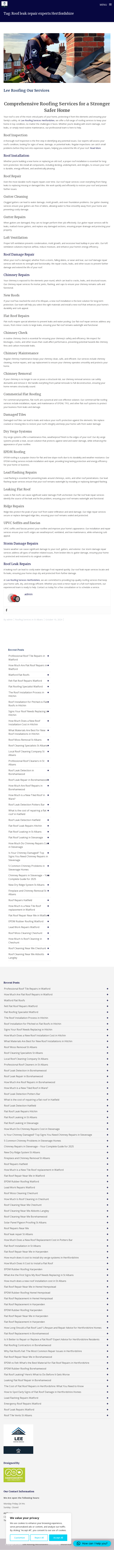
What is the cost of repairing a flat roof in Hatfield (27, 812)
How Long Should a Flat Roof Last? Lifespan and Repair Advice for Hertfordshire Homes (53, 1327)
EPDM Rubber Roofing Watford (25, 921)
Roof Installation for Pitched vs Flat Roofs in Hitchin (27, 703)
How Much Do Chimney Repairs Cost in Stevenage (28, 845)
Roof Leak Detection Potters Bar (26, 804)
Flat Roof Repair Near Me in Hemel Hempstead (30, 1286)
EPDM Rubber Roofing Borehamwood (25, 1368)
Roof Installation (16, 155)
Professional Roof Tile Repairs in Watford (26, 657)
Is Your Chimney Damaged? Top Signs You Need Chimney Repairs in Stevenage (28, 856)
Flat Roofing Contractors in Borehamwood (27, 1345)
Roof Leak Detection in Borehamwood (21, 772)
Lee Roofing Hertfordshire (35, 1544)
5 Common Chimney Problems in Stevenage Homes (26, 867)
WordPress (66, 1544)
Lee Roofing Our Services (26, 90)
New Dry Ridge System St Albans (26, 884)
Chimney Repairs (17, 275)
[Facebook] (6, 610)
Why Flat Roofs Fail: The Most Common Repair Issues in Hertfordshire (43, 1351)
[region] (38, 1528)
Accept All (58, 1537)
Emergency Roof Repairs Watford (22, 1403)
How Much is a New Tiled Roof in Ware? (26, 796)
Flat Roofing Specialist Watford (25, 686)
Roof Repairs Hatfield (20, 900)
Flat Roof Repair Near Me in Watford (28, 915)
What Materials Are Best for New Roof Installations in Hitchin (26, 732)
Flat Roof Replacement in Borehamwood (26, 1333)
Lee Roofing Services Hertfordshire (37, 120)
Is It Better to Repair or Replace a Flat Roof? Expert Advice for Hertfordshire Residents (51, 1339)
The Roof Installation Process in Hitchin (26, 694)
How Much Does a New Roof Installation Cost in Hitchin (24, 722)
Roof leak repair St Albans (18, 1234)
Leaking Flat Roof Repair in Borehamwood (27, 1380)
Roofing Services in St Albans (29, 619)
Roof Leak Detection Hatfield (24, 820)
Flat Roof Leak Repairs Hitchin (25, 825)
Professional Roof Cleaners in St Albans (26, 762)
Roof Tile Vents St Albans (18, 1415)
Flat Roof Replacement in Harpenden (24, 1304)
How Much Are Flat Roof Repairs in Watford (27, 667)
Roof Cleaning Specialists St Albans (27, 745)
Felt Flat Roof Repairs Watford (25, 680)
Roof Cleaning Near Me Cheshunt (27, 948)
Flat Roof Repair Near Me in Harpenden (26, 1251)
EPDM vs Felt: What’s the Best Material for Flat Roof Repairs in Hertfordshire (46, 1362)
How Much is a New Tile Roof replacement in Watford (24, 907)
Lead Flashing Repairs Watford (21, 1397)
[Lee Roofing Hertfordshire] (4, 4)
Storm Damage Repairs (21, 543)
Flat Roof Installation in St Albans (22, 1246)
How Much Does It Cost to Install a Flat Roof (28, 1263)
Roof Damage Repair (19, 254)
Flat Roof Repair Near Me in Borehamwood (28, 1357)
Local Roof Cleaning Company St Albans (26, 753)
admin (10, 619)
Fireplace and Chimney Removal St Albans (27, 892)
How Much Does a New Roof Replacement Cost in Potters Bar (38, 1240)
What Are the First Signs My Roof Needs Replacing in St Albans (39, 1275)
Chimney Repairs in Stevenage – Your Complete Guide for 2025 (29, 877)
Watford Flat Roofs (18, 674)
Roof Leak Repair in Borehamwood (27, 780)
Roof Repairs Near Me (16, 1228)
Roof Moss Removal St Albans (25, 739)
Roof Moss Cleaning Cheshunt (25, 933)
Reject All (39, 1537)
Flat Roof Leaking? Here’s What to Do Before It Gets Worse (37, 1374)
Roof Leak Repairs (17, 564)
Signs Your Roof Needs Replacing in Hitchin (28, 713)
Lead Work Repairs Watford (23, 927)
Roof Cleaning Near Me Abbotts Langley (26, 956)
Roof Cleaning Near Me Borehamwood (25, 1216)
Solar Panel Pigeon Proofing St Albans (25, 1222)
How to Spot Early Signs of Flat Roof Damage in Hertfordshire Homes (42, 1392)
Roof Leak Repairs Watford (19, 1409)
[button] (92, 1543)
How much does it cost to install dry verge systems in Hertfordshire (41, 1257)
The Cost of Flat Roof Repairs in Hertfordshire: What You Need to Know (44, 1386)
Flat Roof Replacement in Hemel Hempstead (28, 1298)
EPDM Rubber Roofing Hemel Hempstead (27, 1292)
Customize (19, 1537)
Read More (95, 148)
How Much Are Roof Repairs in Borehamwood (25, 787)
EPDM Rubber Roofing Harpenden (23, 1269)
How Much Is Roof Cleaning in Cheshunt (25, 940)
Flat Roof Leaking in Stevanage (25, 837)
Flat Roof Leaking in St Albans (25, 831)
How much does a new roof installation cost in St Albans (35, 1281)
